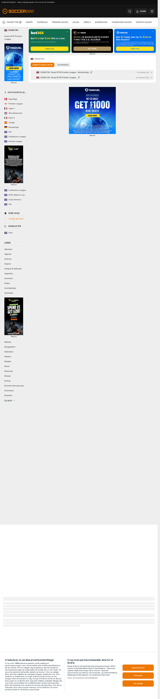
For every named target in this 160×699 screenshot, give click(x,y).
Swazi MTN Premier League (13, 37)
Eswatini (39, 59)
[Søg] (130, 11)
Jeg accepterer (138, 668)
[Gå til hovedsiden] (23, 11)
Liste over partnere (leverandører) (82, 678)
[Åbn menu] (152, 11)
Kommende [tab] (63, 65)
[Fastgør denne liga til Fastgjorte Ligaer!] (91, 72)
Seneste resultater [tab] (42, 65)
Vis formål (138, 683)
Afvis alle (138, 675)
